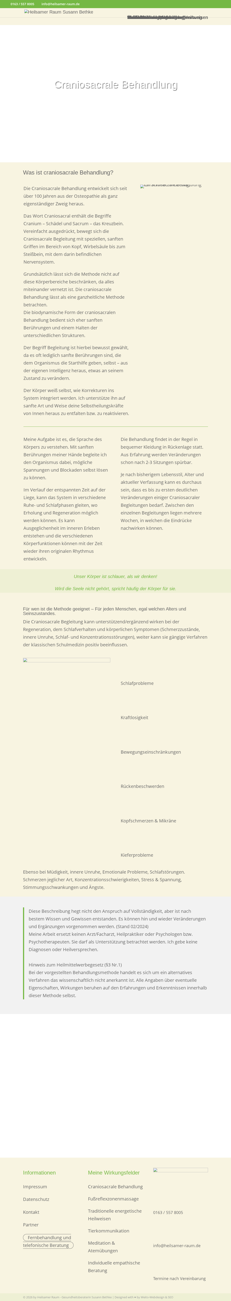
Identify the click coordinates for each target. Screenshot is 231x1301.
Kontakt (135, 17)
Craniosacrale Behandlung (115, 1187)
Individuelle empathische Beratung (164, 17)
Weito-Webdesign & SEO (157, 1297)
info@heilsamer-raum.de (177, 1245)
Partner (31, 1225)
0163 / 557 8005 (22, 4)
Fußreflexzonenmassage (113, 1199)
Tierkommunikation (108, 1231)
